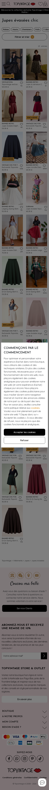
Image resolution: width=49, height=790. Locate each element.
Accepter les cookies (25, 432)
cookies (35, 408)
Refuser (24, 440)
